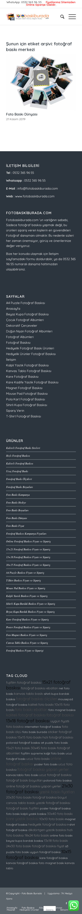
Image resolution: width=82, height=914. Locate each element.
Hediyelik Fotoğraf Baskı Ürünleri (30, 348)
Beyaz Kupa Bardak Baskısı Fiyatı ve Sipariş (30, 611)
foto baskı (13, 814)
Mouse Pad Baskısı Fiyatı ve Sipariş (25, 588)
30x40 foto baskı (60, 814)
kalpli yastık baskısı (33, 814)
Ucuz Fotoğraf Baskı (17, 471)
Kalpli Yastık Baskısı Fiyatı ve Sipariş (27, 596)
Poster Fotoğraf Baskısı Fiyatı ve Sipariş (28, 627)
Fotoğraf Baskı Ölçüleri (19, 479)
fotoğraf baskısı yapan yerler (43, 769)
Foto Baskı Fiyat (15, 525)
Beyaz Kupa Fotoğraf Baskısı (27, 314)
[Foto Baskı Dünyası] (41, 82)
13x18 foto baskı (56, 840)
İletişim (11, 360)
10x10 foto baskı (51, 819)
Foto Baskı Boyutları (17, 510)
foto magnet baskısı (61, 710)
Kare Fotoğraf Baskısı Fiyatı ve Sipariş (27, 619)
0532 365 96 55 (31, 2)
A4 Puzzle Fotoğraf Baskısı (25, 303)
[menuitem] (60, 16)
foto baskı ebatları (31, 709)
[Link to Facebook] (66, 903)
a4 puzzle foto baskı (54, 742)
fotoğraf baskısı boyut (49, 797)
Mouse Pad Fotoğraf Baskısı (27, 394)
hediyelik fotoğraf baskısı (47, 824)
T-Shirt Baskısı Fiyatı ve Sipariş (23, 580)
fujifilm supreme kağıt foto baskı (43, 753)
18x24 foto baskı (37, 835)
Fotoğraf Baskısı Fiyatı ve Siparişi (25, 650)
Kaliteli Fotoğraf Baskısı (19, 463)
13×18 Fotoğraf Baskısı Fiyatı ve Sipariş (28, 557)
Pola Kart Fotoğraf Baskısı (25, 399)
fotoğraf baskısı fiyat (48, 846)
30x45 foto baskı (43, 748)
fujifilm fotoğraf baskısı (23, 682)
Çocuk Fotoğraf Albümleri (25, 320)
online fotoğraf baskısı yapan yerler (33, 786)
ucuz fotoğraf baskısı (55, 775)
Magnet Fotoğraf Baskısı (24, 388)
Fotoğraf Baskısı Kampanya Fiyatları (26, 533)
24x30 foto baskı (18, 846)
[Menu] (70, 16)
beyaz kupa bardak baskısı (24, 840)
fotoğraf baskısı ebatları (39, 688)
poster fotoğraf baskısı (55, 808)
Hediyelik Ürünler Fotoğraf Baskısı (31, 354)
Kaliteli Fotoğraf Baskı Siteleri (23, 448)
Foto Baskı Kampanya (18, 494)
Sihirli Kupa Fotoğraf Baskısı (26, 405)
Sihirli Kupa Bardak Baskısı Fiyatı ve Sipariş (30, 603)
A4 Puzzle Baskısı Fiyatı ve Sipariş (25, 572)
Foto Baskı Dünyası (21, 114)
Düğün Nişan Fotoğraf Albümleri (29, 331)
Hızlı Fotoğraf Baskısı (18, 455)
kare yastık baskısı (22, 818)
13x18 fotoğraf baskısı (28, 720)
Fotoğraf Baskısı (18, 343)
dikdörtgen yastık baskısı (47, 830)
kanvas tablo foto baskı (22, 775)
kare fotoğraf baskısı (54, 858)
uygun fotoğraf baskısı (45, 852)
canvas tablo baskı (20, 803)
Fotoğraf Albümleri (20, 337)
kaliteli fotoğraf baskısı (26, 715)
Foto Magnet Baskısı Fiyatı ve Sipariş (26, 635)
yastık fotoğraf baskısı (53, 803)
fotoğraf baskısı (60, 715)
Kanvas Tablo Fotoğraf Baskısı (28, 371)
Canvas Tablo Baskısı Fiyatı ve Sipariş (27, 642)
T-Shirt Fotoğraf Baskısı (23, 416)
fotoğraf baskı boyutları (24, 780)
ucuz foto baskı (38, 759)
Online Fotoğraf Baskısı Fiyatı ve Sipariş (28, 541)
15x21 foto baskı (18, 748)
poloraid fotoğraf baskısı (23, 742)
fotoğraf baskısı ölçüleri (36, 698)
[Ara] (60, 16)
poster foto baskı (45, 764)
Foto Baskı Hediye (16, 502)
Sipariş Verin (15, 411)
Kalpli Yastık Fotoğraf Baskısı (27, 365)
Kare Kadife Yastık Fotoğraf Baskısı (32, 382)
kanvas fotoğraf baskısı (22, 863)
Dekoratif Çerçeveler (21, 326)
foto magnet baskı (51, 863)
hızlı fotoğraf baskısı (57, 737)
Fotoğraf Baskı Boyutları (19, 487)
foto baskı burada (34, 732)
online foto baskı (61, 835)
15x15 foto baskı (29, 737)
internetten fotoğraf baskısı (43, 726)
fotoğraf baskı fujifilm (22, 808)
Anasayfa (13, 309)
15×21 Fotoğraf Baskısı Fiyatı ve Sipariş (28, 549)
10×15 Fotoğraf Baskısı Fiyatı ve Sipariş (28, 564)
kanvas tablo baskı (28, 693)
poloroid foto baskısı (58, 780)
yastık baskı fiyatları (57, 791)
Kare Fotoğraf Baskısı (22, 377)
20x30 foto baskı (19, 797)
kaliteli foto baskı (41, 704)
